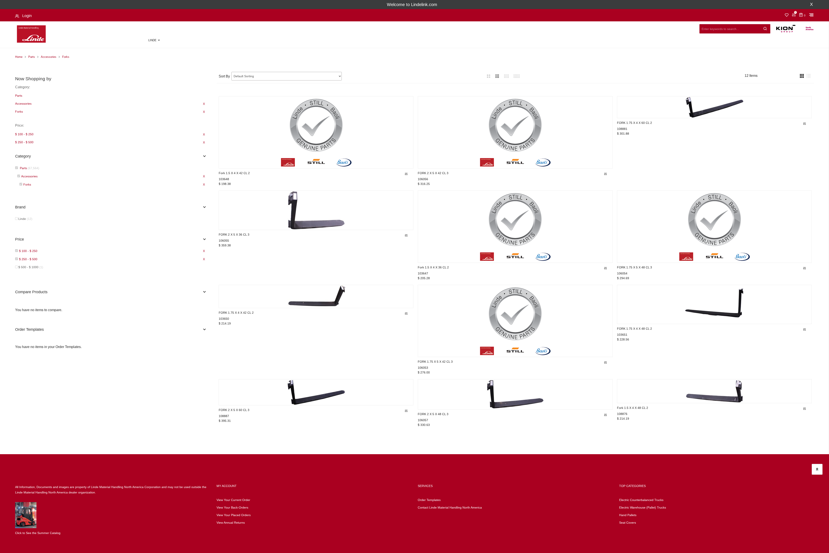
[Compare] (406, 174)
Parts (31, 56)
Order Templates (429, 500)
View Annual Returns (231, 522)
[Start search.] (765, 28)
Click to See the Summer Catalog (37, 533)
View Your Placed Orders (234, 515)
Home (18, 56)
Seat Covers (627, 522)
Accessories (48, 56)
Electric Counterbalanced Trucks (641, 500)
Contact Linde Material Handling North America (450, 507)
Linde (152, 40)
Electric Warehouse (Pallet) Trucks (642, 507)
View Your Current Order (233, 500)
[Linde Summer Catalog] (25, 515)
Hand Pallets (627, 515)
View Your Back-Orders (232, 507)
